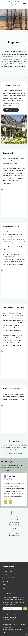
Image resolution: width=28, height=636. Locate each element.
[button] (4, 129)
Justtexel (15, 625)
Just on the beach (8, 578)
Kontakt (5, 588)
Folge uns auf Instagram (15, 453)
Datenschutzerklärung (9, 615)
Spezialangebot (7, 581)
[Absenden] (25, 608)
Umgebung (6, 574)
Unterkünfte (7, 571)
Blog (4, 585)
